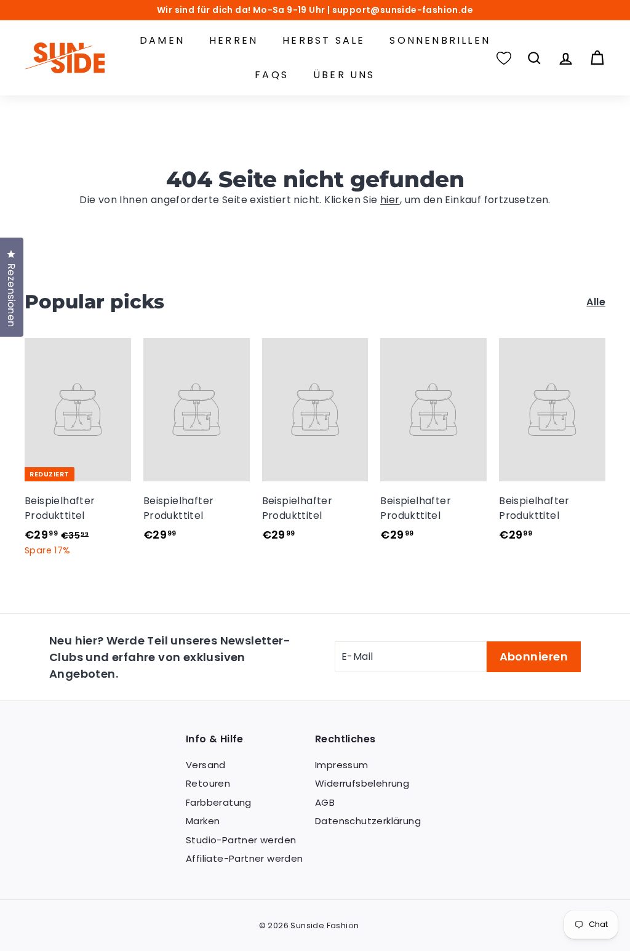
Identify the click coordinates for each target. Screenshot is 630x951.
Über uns (344, 75)
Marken (203, 820)
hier (390, 200)
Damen (162, 40)
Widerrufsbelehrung (362, 783)
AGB (325, 802)
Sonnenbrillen (439, 40)
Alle (595, 302)
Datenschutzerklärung (368, 820)
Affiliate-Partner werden (244, 858)
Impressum (342, 764)
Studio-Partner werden (241, 839)
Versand (206, 764)
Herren (233, 40)
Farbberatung (219, 802)
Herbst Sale (323, 40)
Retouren (208, 783)
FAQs (272, 75)
